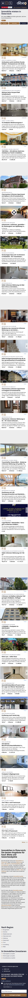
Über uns (6, 969)
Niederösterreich (7, 934)
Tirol (4, 942)
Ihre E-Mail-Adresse (5, 988)
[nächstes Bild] (26, 50)
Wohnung (19, 862)
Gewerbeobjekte (15, 863)
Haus (2, 863)
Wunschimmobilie (6, 905)
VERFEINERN (24, 23)
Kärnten (5, 932)
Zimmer (9, 863)
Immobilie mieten (18, 890)
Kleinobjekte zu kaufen (9, 953)
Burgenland (6, 929)
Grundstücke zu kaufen (9, 958)
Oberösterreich (7, 936)
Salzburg (5, 938)
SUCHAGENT (4, 23)
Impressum (7, 971)
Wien (4, 946)
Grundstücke (4, 865)
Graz (22, 869)
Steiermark (6, 940)
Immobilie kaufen (18, 876)
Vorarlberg (6, 944)
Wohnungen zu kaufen (9, 956)
